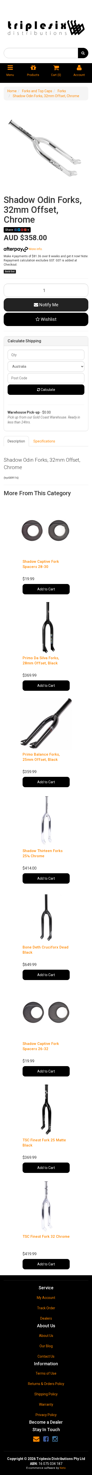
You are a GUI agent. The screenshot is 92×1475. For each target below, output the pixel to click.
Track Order (46, 1308)
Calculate (47, 390)
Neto (63, 1468)
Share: (9, 230)
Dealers (46, 1318)
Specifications (44, 441)
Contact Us (46, 1356)
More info (35, 249)
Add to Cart (46, 589)
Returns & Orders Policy (46, 1384)
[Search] (83, 53)
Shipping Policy (46, 1394)
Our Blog (46, 1346)
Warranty (46, 1404)
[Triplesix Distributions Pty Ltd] (46, 26)
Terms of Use (46, 1373)
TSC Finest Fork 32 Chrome (46, 1236)
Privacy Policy (46, 1415)
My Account (46, 1298)
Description (16, 441)
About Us (46, 1336)
